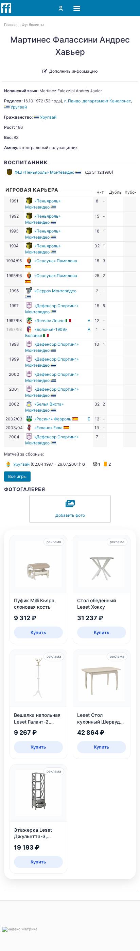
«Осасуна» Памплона (55, 260)
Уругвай (21, 464)
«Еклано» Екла (48, 427)
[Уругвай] (78, 172)
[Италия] (69, 320)
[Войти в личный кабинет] (61, 8)
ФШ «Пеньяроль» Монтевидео (44, 172)
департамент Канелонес (107, 100)
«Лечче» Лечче (49, 320)
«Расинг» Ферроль (52, 418)
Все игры (17, 476)
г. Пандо (72, 100)
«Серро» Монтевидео (55, 290)
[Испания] (28, 266)
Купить (38, 632)
